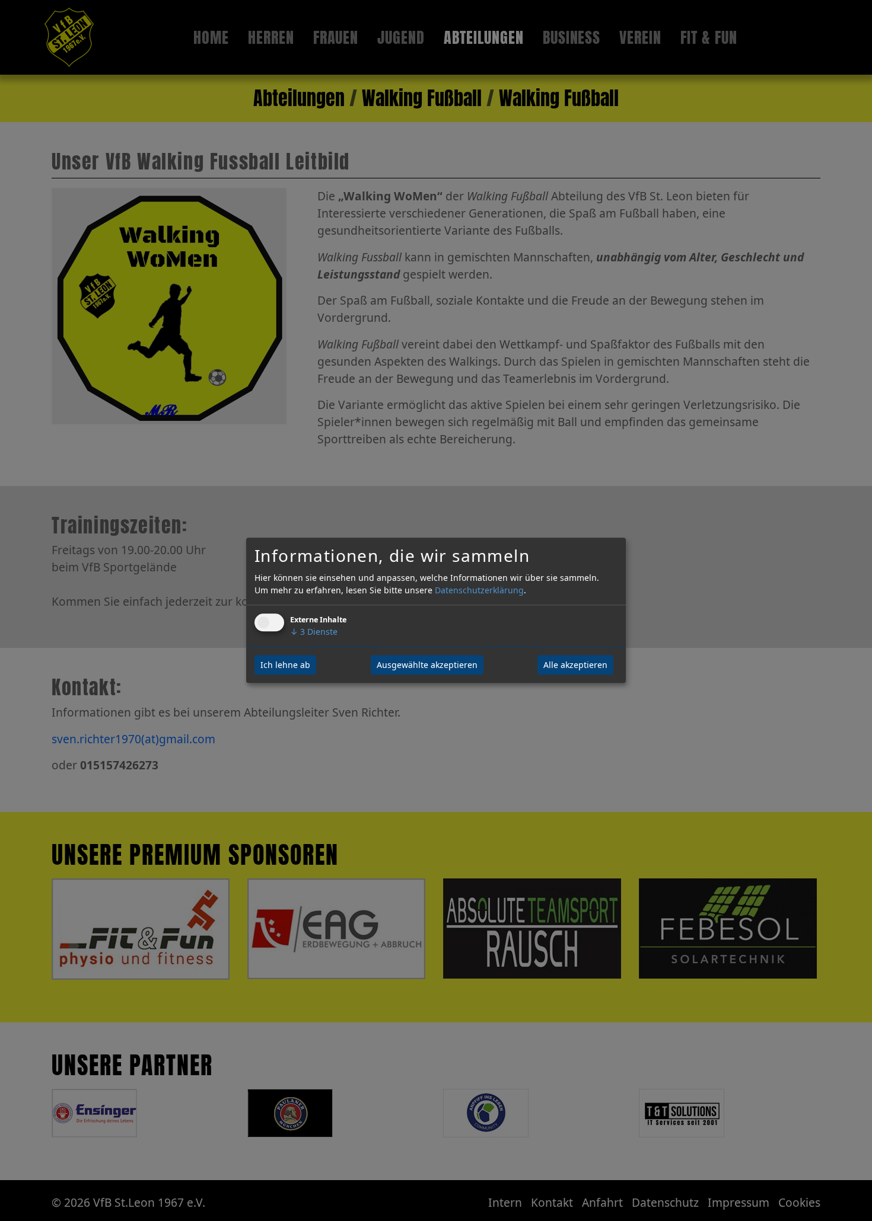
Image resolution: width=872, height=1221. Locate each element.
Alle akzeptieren (575, 665)
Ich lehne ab (285, 665)
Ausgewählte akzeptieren (427, 665)
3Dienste (314, 632)
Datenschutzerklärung (479, 590)
